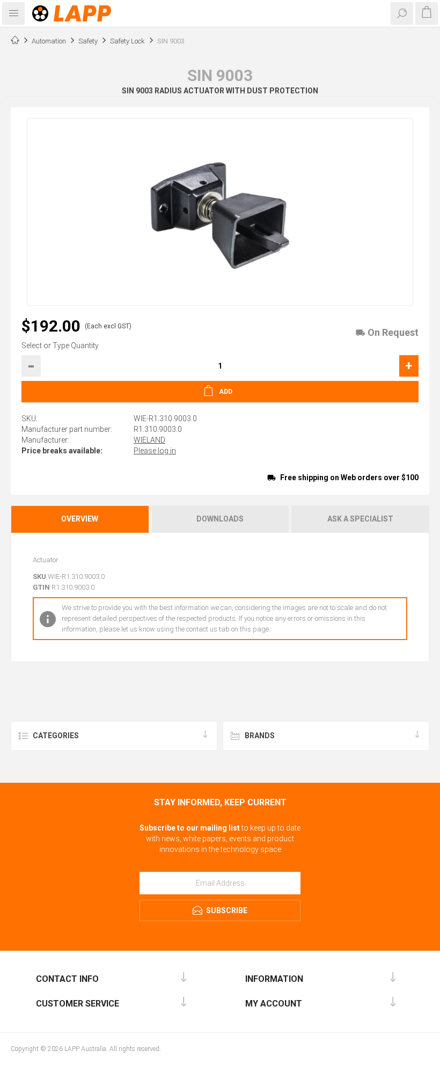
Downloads (220, 519)
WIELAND (149, 440)
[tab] (80, 519)
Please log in (155, 450)
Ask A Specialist (360, 519)
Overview (79, 519)
